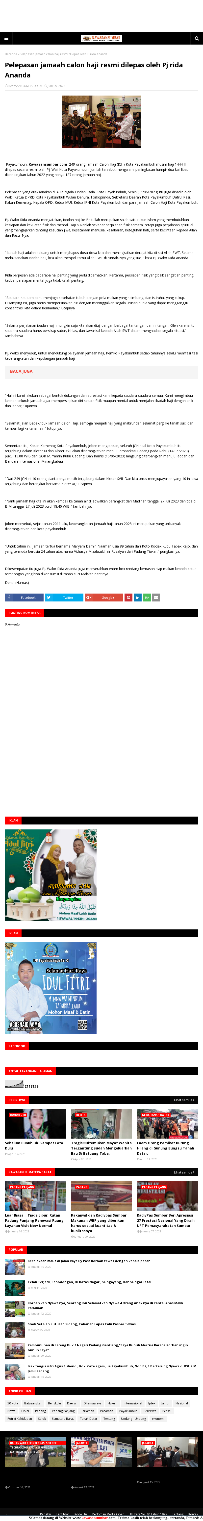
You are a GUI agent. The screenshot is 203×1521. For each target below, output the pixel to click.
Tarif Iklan (63, 1514)
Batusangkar (33, 1403)
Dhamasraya (93, 1403)
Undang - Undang (133, 1419)
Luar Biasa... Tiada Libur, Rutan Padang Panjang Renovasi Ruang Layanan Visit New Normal (34, 1220)
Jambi (165, 1403)
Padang (40, 1411)
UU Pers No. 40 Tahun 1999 (148, 1514)
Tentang (109, 1419)
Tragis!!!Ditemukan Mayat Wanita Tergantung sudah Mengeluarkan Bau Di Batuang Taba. (101, 1148)
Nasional (182, 1403)
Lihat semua (183, 1100)
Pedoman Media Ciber (108, 1514)
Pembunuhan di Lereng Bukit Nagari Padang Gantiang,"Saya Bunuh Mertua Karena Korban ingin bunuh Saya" (108, 1347)
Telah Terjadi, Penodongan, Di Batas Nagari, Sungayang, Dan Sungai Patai (89, 1282)
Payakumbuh (128, 1411)
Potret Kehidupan (19, 1419)
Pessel (166, 1411)
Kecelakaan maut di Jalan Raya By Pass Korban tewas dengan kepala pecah (89, 1261)
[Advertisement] (101, 16)
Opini (25, 1411)
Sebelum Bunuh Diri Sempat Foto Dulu (34, 1145)
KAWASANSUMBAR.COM (25, 86)
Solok (42, 1419)
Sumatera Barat (63, 1419)
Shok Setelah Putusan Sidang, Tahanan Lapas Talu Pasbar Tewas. (82, 1324)
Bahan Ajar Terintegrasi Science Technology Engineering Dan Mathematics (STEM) (33, 1476)
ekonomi (158, 1419)
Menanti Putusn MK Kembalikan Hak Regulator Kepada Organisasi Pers (101, 1476)
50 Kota (12, 1403)
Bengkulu (54, 1403)
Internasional (133, 1403)
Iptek (151, 1403)
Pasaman (106, 1411)
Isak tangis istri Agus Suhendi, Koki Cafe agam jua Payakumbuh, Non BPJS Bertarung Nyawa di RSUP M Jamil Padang (112, 1368)
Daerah (72, 1403)
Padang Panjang (63, 1411)
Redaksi (45, 1514)
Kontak (193, 1514)
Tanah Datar (88, 1419)
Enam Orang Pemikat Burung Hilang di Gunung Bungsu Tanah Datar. (165, 1148)
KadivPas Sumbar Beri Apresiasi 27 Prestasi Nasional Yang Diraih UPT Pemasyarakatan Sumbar (166, 1220)
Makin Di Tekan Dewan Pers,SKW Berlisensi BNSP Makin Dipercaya (166, 1474)
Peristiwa (150, 1411)
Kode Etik (81, 1514)
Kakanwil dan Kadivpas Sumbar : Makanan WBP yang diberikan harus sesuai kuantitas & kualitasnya (99, 1223)
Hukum (113, 1403)
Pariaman (87, 1411)
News (11, 1411)
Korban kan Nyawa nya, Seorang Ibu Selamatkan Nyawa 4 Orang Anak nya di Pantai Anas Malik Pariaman (105, 1305)
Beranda (11, 54)
